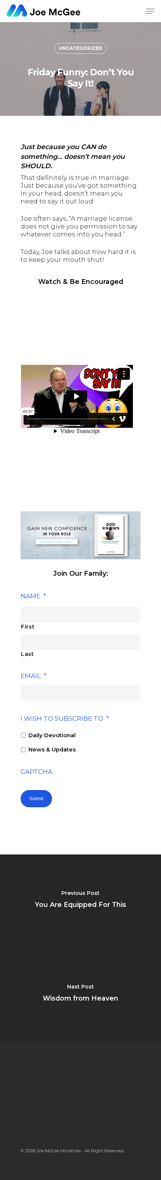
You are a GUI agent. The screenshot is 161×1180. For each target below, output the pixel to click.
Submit (36, 798)
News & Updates (52, 749)
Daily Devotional (52, 735)
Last (27, 654)
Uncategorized (80, 48)
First (27, 627)
